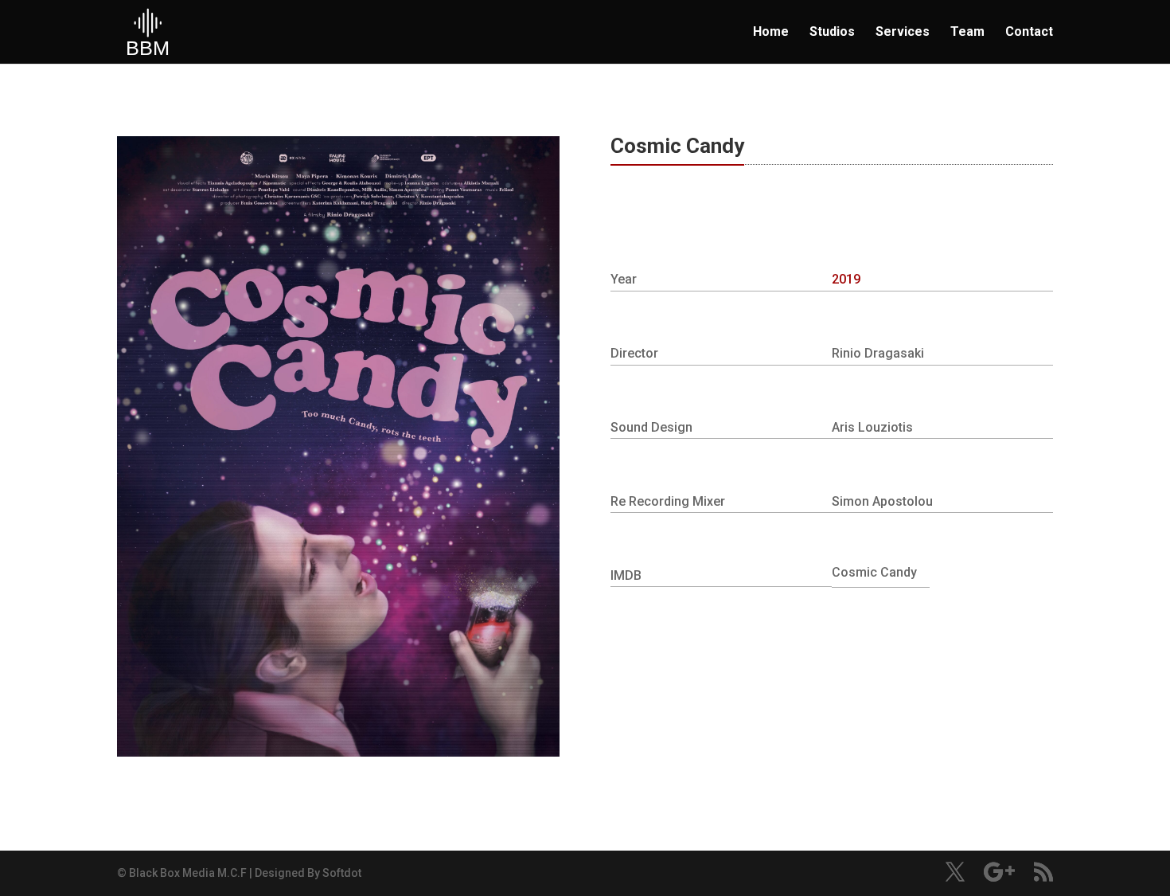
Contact (1029, 32)
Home (771, 32)
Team (967, 32)
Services (903, 32)
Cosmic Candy (874, 572)
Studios (832, 32)
